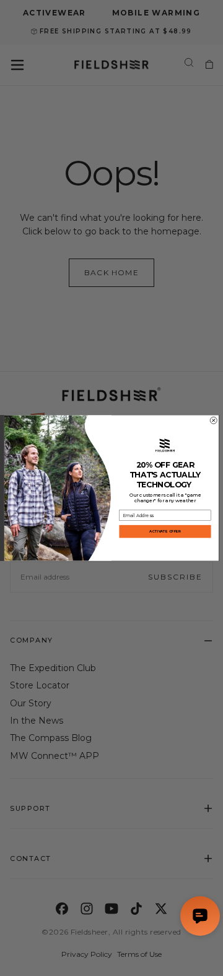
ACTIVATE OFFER (164, 531)
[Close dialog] (213, 420)
